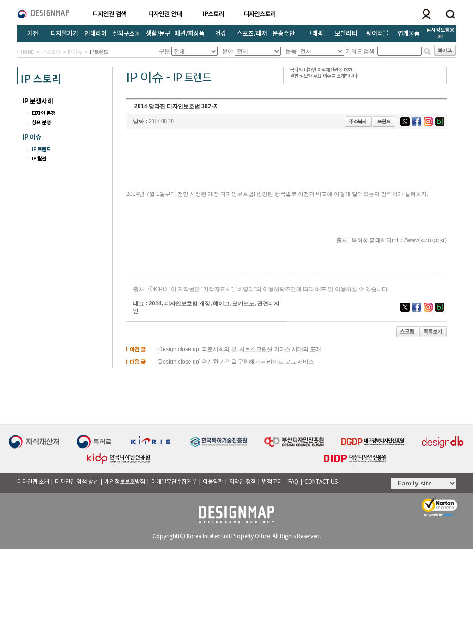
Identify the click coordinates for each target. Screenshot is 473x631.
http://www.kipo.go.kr (419, 240)
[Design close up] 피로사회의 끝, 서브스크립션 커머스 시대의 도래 (238, 349)
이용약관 (213, 482)
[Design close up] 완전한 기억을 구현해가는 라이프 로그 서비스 (235, 361)
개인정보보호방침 (124, 482)
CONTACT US (321, 482)
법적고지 (272, 482)
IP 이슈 (75, 52)
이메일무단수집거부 (174, 482)
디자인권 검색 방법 (76, 482)
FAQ (293, 482)
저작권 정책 (242, 482)
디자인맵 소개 (33, 482)
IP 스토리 (51, 52)
